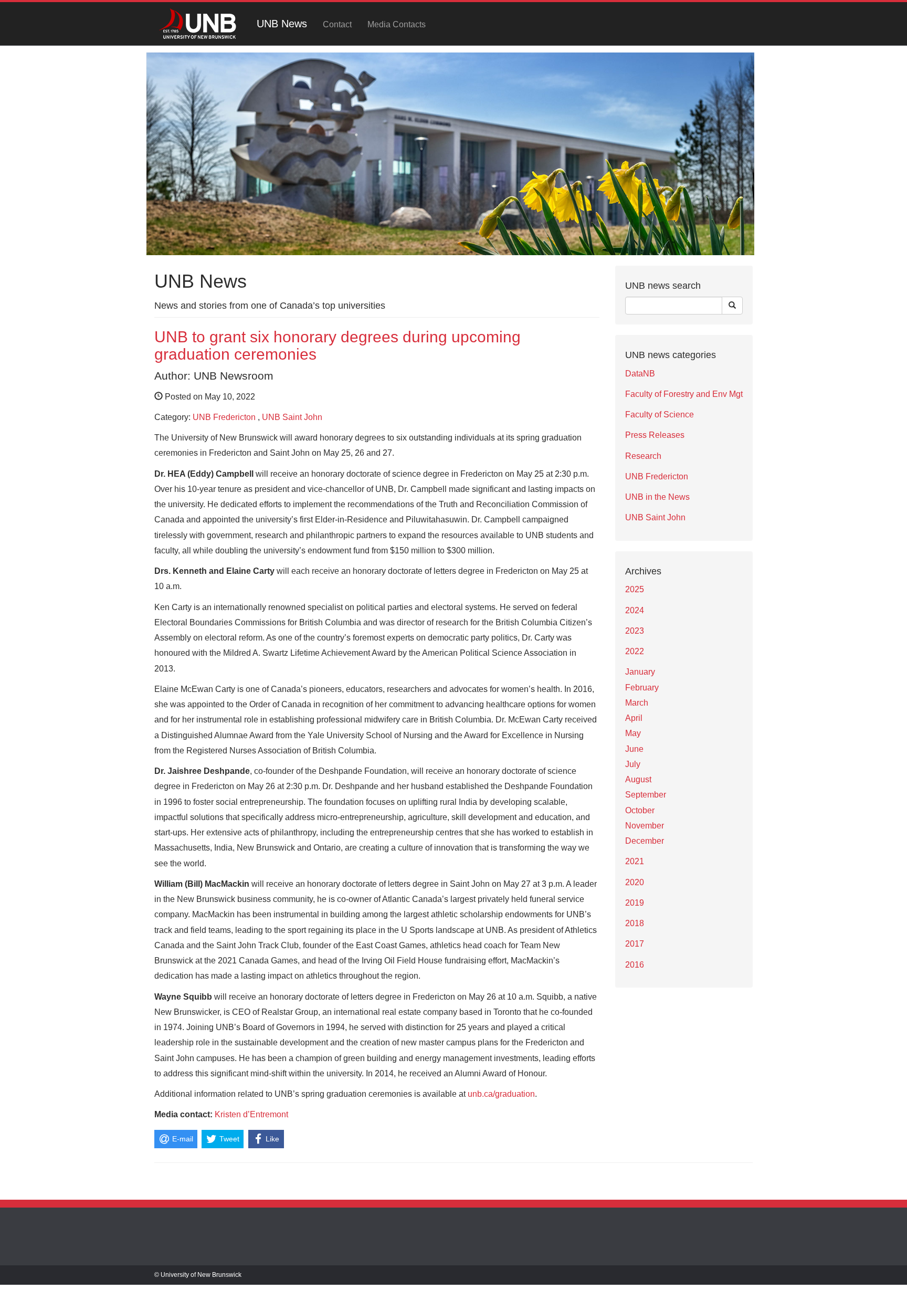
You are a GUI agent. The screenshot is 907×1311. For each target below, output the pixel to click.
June (634, 748)
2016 (634, 964)
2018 (634, 923)
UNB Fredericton (224, 417)
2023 (634, 630)
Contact (337, 24)
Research (643, 456)
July (632, 764)
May (633, 733)
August (638, 779)
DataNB (640, 373)
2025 (634, 589)
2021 (634, 861)
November (644, 825)
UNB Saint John (292, 417)
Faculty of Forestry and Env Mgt (684, 394)
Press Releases (654, 435)
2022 (634, 651)
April (633, 718)
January (640, 671)
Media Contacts (396, 24)
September (645, 794)
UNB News (282, 23)
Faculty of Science (659, 414)
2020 (634, 882)
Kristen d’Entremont (251, 1114)
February (642, 687)
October (640, 810)
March (636, 702)
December (644, 840)
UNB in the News (657, 496)
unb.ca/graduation (501, 1093)
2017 (634, 943)
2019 (634, 902)
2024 (634, 610)
